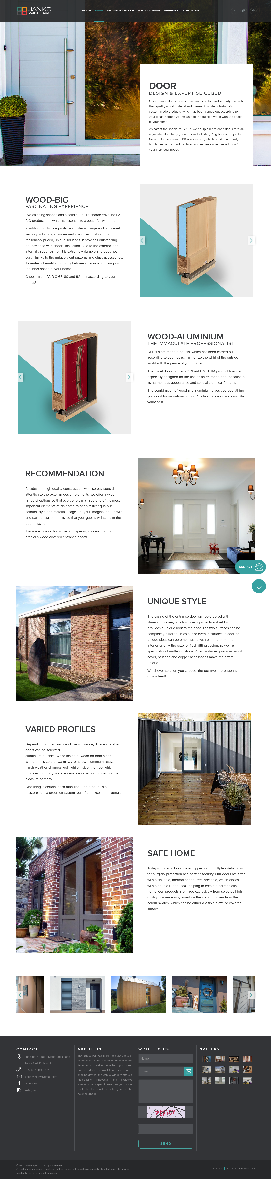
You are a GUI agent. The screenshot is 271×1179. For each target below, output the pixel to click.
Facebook (30, 1083)
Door (99, 10)
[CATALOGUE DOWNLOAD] (259, 586)
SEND (165, 1144)
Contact (217, 1168)
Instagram (30, 1090)
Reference (171, 10)
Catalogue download (241, 1168)
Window (85, 10)
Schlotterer (192, 10)
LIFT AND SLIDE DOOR (120, 10)
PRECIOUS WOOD (149, 10)
